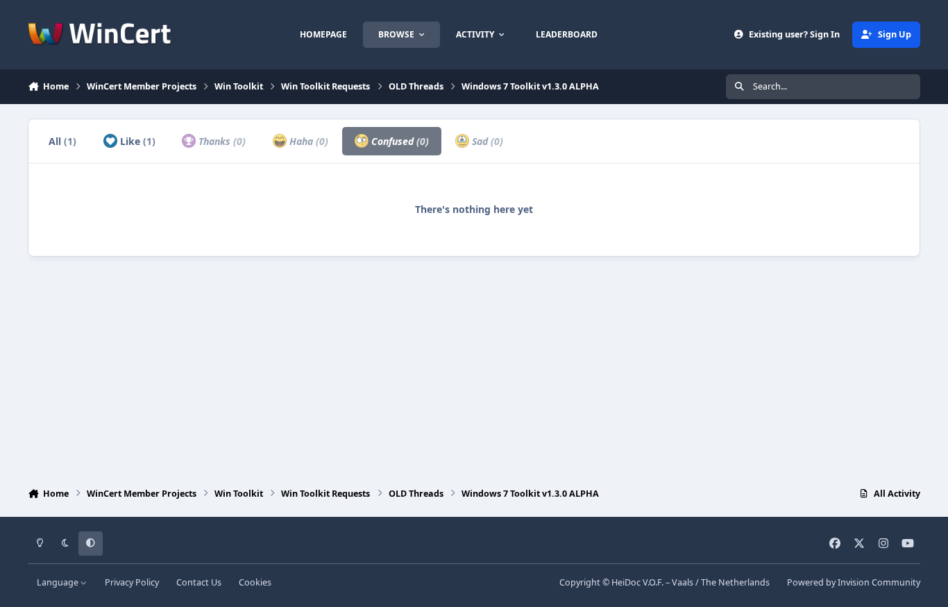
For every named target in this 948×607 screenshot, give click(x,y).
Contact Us (198, 582)
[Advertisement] (474, 368)
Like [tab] (136, 141)
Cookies (255, 582)
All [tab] (62, 141)
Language (59, 582)
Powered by (853, 582)
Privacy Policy (132, 582)
